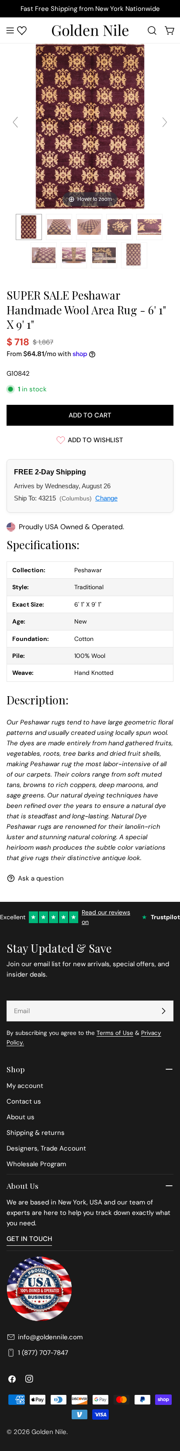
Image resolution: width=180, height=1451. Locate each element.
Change (106, 498)
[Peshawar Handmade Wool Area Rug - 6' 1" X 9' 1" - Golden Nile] (29, 227)
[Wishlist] (22, 30)
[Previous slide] (15, 122)
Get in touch (29, 1238)
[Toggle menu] (10, 30)
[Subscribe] (163, 1011)
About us (21, 1117)
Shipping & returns (36, 1132)
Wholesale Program (36, 1164)
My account (25, 1085)
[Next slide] (164, 122)
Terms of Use (115, 1033)
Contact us (24, 1101)
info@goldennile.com (50, 1337)
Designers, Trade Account (46, 1148)
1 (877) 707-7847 (43, 1352)
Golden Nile (48, 1432)
